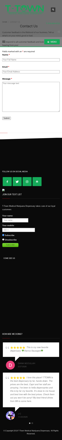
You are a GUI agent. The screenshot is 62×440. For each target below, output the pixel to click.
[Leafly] (37, 181)
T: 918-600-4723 (53, 23)
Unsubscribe (10, 240)
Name (6, 54)
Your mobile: (8, 225)
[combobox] (5, 230)
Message (7, 78)
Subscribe (9, 235)
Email (5, 66)
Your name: (7, 216)
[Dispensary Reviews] (3, 190)
